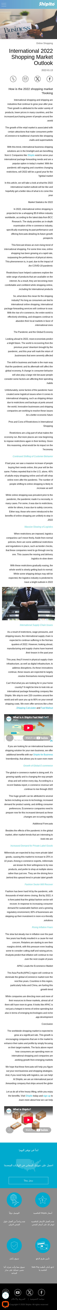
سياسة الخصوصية (37, 1299)
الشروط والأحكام (18, 1299)
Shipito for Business (43, 754)
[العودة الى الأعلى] (5, 1295)
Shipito (31, 155)
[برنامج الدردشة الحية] (5, 1304)
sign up (46, 1096)
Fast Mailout (47, 708)
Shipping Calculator (26, 708)
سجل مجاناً (28, 1180)
